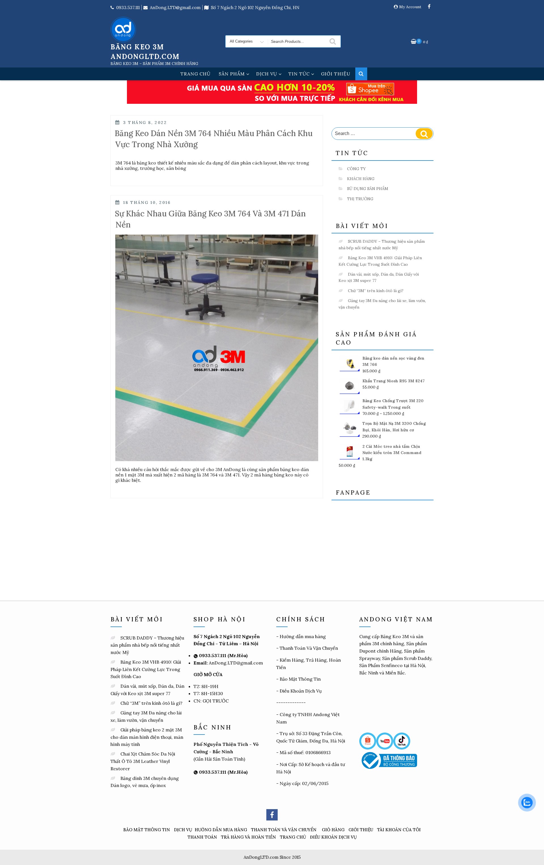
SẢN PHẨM (232, 74)
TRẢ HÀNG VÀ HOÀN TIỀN (248, 837)
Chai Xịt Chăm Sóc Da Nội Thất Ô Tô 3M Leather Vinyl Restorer (142, 761)
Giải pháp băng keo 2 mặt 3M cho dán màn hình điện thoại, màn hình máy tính (146, 737)
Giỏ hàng (333, 829)
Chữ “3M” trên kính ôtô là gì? (375, 290)
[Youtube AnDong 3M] (384, 740)
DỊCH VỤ (266, 74)
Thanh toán (202, 837)
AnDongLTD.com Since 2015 (272, 857)
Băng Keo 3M (395, 636)
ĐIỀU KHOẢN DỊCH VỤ (333, 837)
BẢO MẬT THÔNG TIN (146, 829)
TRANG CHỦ (195, 74)
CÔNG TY (356, 168)
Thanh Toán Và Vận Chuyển (309, 648)
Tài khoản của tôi (399, 829)
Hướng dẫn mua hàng (303, 636)
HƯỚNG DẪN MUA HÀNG (221, 829)
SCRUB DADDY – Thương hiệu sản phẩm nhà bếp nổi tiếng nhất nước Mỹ (147, 645)
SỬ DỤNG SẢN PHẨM (367, 188)
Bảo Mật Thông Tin (300, 679)
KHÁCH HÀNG (361, 178)
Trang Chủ (293, 837)
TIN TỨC (299, 74)
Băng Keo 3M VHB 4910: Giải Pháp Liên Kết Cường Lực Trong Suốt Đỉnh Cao (145, 669)
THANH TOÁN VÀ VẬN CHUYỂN (283, 829)
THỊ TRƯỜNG (360, 198)
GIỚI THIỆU (335, 74)
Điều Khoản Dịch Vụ (301, 691)
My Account (410, 7)
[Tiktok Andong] (401, 740)
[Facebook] (429, 7)
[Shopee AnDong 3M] (367, 740)
